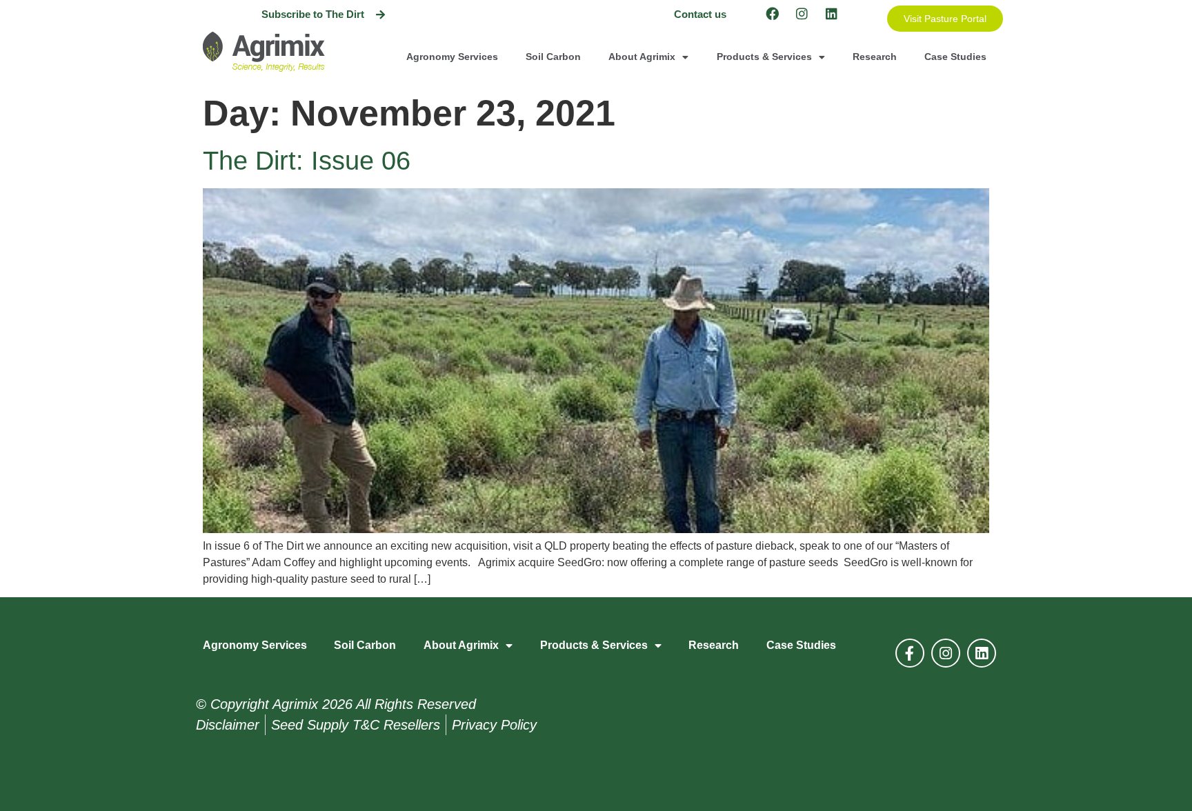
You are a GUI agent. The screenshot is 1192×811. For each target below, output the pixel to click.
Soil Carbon (553, 56)
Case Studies (955, 56)
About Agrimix (641, 56)
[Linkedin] (831, 13)
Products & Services (764, 56)
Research (875, 56)
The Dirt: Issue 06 (306, 160)
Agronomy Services (452, 56)
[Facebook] (772, 13)
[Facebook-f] (909, 653)
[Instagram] (801, 13)
